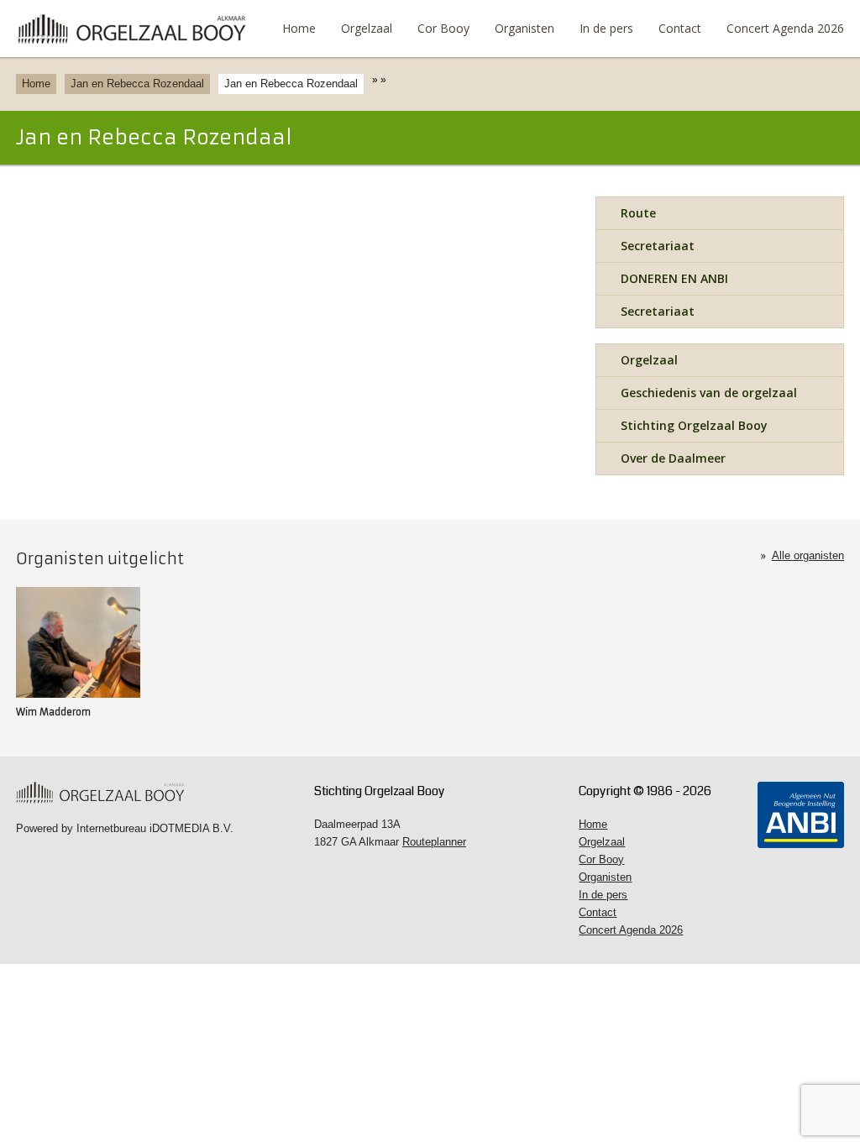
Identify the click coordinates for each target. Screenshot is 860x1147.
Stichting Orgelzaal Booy (694, 425)
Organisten (524, 28)
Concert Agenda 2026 (785, 28)
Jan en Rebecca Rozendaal (137, 83)
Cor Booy (443, 28)
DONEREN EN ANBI (674, 278)
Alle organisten (808, 555)
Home (299, 28)
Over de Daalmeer (673, 458)
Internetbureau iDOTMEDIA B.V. (154, 828)
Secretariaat (658, 246)
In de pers (606, 28)
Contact (679, 28)
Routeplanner (434, 841)
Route (638, 213)
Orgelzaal (366, 28)
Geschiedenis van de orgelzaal (709, 393)
